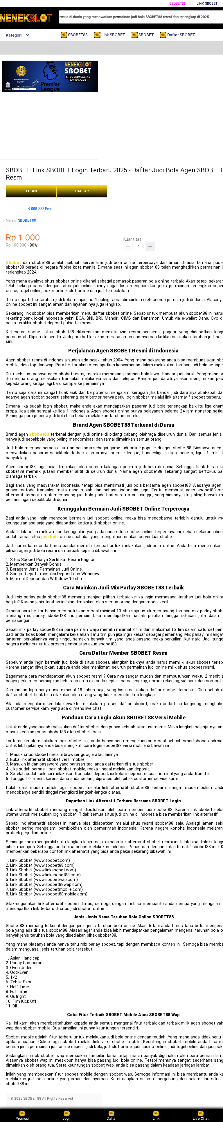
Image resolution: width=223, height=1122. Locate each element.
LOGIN (31, 191)
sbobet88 (39, 434)
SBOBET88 (177, 3)
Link (156, 1118)
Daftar (112, 1118)
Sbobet (13, 262)
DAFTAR (82, 191)
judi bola (50, 536)
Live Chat (200, 1118)
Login (66, 1118)
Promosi (22, 1118)
